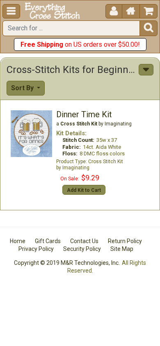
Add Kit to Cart (84, 190)
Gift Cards (48, 241)
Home (17, 241)
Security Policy (82, 249)
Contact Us (84, 241)
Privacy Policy (36, 249)
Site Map (121, 249)
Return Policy (125, 241)
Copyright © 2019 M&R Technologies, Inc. (67, 263)
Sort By (23, 88)
